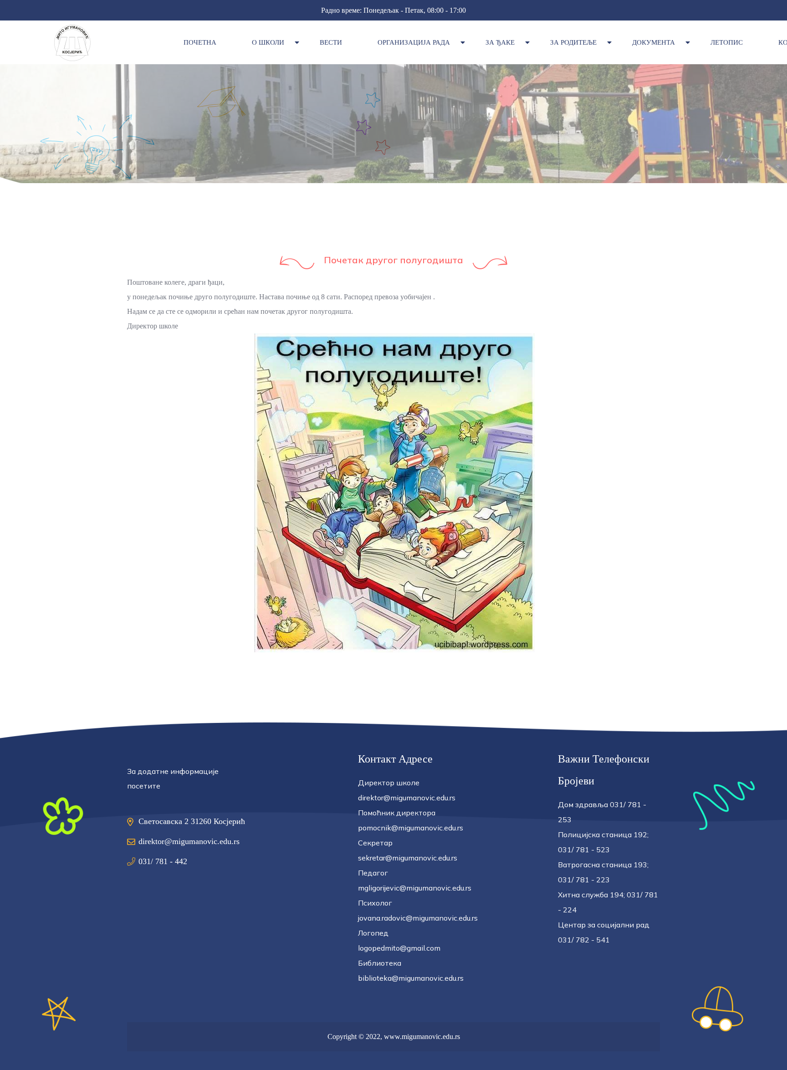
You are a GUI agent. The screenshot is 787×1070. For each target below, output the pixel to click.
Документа (653, 42)
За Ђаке (500, 42)
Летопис (726, 42)
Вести (331, 42)
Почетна (200, 42)
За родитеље (573, 42)
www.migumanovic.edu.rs (422, 1036)
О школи (268, 42)
